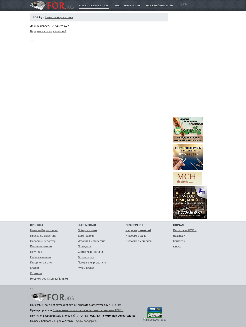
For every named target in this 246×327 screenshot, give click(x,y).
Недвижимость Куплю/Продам (49, 278)
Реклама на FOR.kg (185, 230)
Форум (177, 246)
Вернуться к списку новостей (48, 31)
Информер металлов (139, 241)
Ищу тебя (36, 251)
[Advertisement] (194, 63)
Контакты (179, 241)
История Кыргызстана (91, 241)
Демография (86, 235)
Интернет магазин (41, 262)
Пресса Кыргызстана (127, 5)
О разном (36, 273)
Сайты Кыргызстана (90, 251)
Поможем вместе (41, 246)
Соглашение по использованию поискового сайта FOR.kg (88, 310)
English (182, 4)
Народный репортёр (159, 5)
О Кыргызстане (87, 230)
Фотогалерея (86, 257)
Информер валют (136, 235)
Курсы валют (86, 267)
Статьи (34, 267)
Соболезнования (40, 257)
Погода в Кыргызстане (92, 262)
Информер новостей (138, 230)
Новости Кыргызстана (94, 5)
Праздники (84, 246)
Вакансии (179, 235)
